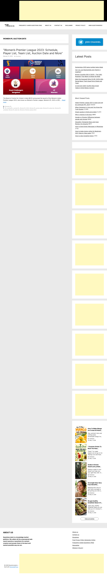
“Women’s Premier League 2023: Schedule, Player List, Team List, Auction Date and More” (33, 51)
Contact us (58, 25)
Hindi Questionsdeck (95, 25)
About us (48, 25)
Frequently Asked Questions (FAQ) (30, 25)
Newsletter (75, 545)
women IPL (16, 108)
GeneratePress (14, 567)
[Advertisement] (61, 10)
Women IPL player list (48, 108)
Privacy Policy (80, 25)
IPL (6, 108)
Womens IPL (8, 106)
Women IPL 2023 (24, 108)
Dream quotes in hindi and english (86, 112)
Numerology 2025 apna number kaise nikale (89, 67)
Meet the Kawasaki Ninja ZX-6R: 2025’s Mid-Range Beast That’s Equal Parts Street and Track (89, 81)
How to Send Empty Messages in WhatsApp (89, 126)
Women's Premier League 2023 (28, 109)
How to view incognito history (84, 136)
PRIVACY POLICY (77, 548)
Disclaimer (68, 25)
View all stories (89, 519)
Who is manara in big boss (83, 114)
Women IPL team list (14, 109)
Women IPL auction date (36, 108)
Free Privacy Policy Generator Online (83, 540)
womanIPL (10, 108)
